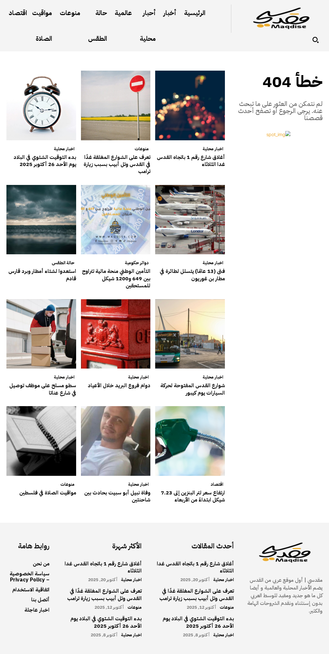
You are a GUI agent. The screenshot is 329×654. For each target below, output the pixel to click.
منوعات (142, 149)
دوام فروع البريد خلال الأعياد (119, 385)
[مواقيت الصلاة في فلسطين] (41, 441)
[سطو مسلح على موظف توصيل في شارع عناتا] (41, 334)
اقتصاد (217, 484)
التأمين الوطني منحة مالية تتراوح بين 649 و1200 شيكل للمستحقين (116, 278)
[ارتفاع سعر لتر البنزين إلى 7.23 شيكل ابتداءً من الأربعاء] (190, 441)
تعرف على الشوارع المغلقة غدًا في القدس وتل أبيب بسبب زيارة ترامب (117, 164)
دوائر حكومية (137, 263)
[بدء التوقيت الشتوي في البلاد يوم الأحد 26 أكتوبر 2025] (41, 105)
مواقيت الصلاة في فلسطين (47, 493)
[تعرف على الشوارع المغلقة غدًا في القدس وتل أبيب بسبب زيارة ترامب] (116, 105)
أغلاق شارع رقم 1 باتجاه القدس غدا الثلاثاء (191, 160)
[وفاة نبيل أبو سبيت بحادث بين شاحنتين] (116, 441)
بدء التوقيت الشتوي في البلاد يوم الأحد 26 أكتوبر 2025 (44, 160)
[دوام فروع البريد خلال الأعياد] (116, 334)
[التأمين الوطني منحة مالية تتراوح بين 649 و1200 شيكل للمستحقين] (116, 220)
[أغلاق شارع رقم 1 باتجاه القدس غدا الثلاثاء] (190, 105)
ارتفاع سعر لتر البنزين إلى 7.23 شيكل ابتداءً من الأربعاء (193, 496)
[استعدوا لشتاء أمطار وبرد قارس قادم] (41, 220)
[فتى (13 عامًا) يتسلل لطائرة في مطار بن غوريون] (190, 220)
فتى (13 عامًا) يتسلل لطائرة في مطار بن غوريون (192, 274)
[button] (315, 40)
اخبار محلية (213, 149)
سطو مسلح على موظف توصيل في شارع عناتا (42, 389)
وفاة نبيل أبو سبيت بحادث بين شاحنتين (117, 496)
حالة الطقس (63, 263)
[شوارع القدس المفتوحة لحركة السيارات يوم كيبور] (190, 334)
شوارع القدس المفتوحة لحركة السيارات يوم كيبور (192, 389)
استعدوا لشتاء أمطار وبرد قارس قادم (42, 274)
